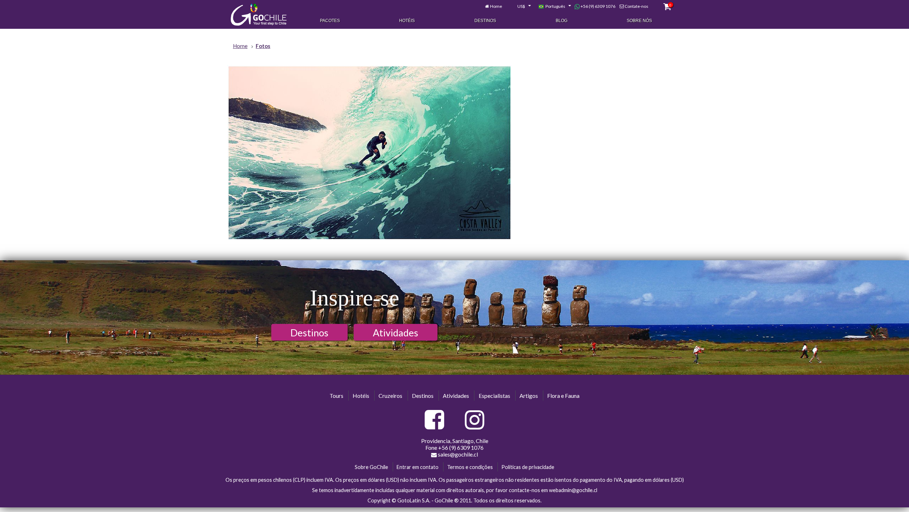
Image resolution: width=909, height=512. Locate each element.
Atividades (395, 332)
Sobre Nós (639, 20)
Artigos (528, 395)
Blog (561, 20)
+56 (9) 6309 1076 (597, 6)
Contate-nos (636, 6)
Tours (336, 395)
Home (496, 6)
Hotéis (407, 20)
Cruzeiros (390, 395)
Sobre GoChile (371, 467)
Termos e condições (470, 467)
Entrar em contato (418, 467)
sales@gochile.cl (458, 454)
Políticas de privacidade (527, 467)
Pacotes (330, 20)
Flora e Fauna (563, 395)
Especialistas (494, 395)
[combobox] (520, 6)
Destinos (485, 20)
